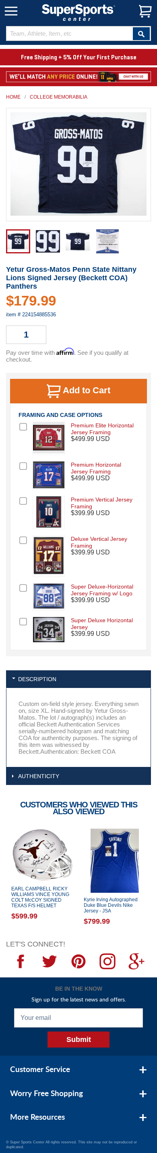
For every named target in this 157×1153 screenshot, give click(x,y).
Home (13, 97)
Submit (78, 1040)
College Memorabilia (58, 97)
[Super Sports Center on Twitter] (49, 961)
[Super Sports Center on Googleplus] (136, 961)
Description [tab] (37, 679)
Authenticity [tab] (38, 776)
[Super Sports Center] (78, 11)
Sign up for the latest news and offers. (78, 999)
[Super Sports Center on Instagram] (107, 961)
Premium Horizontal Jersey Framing (96, 468)
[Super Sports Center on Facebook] (20, 961)
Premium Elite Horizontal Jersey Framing (102, 428)
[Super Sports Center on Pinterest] (78, 961)
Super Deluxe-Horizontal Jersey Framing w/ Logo (102, 590)
